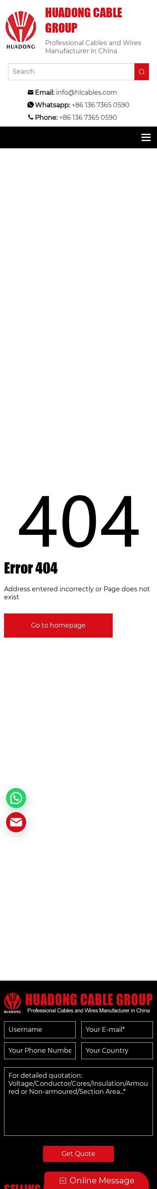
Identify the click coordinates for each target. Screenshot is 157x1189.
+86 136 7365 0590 (101, 105)
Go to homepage (58, 625)
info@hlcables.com (86, 92)
